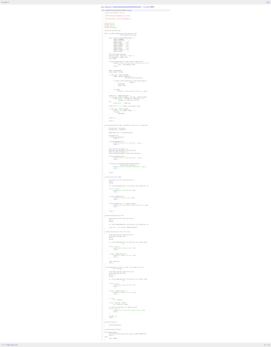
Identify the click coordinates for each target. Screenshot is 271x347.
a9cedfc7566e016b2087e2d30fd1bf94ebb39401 (127, 7)
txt (265, 344)
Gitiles (8, 344)
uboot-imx (108, 7)
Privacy (12, 344)
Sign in (268, 2)
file (130, 10)
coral (102, 7)
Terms (16, 344)
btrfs (147, 7)
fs (144, 7)
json (268, 344)
